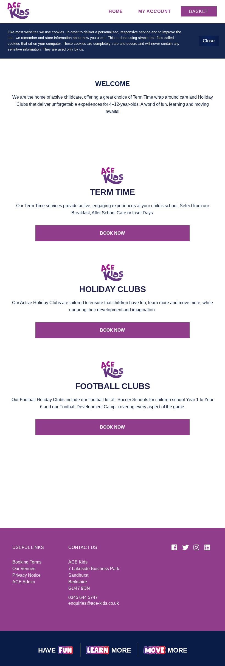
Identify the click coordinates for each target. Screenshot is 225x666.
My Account (154, 11)
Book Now (112, 233)
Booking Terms (26, 562)
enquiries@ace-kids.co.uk (93, 603)
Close (209, 40)
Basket (199, 11)
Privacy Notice (26, 575)
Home (116, 11)
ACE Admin (23, 581)
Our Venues (23, 568)
